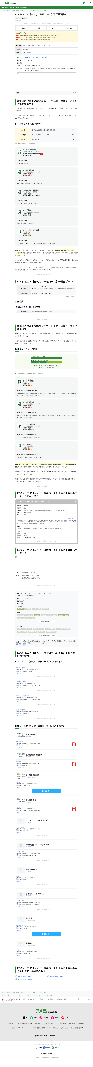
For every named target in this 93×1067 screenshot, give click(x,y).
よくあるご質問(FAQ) (77, 1028)
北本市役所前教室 (21, 682)
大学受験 (45, 1018)
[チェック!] (74, 744)
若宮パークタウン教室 (22, 696)
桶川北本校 (19, 741)
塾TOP (3, 10)
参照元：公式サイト (72, 518)
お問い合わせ (64, 1028)
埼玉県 (8, 10)
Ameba (40, 1048)
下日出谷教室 (20, 900)
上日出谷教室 (20, 851)
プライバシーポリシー (23, 1028)
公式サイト (46, 790)
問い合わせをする (21, 645)
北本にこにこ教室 (21, 925)
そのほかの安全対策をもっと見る (46, 635)
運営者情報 (81, 1023)
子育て (56, 1018)
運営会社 (55, 1028)
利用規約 (12, 1028)
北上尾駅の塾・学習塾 (25, 980)
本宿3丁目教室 (20, 668)
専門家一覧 (72, 1023)
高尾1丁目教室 (20, 710)
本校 (17, 876)
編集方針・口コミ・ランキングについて (46, 1023)
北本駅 (17, 10)
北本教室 (18, 762)
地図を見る (21, 673)
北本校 (18, 782)
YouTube (67, 1018)
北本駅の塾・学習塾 (24, 976)
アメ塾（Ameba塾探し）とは (23, 1023)
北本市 (13, 10)
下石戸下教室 (20, 827)
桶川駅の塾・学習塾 (56, 976)
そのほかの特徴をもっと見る (46, 621)
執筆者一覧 (63, 1023)
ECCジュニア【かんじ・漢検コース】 (37, 57)
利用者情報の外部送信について (41, 1028)
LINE (35, 1018)
